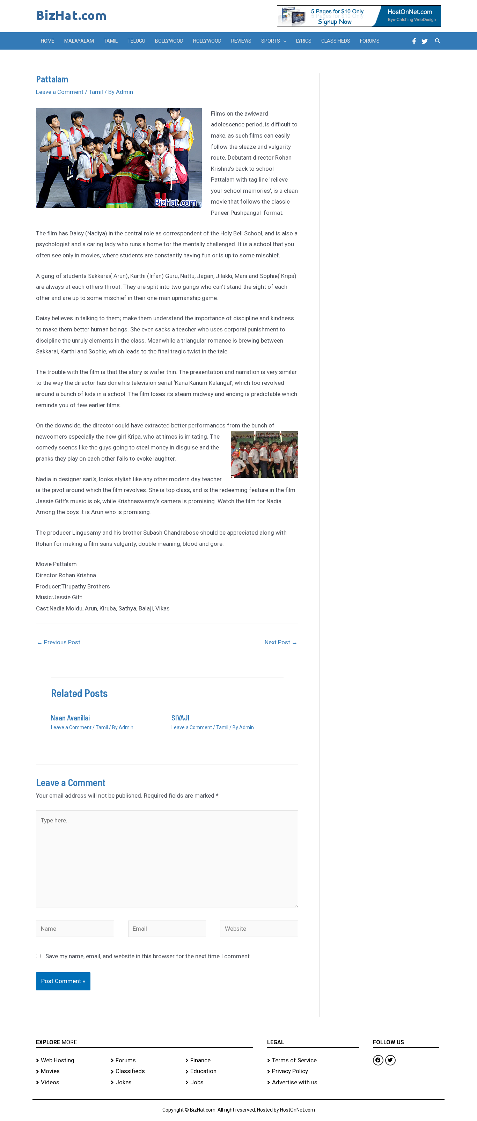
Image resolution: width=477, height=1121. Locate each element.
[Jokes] (144, 1082)
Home (47, 41)
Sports (270, 41)
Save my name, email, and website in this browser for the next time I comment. (148, 956)
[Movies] (70, 1071)
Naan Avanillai (70, 717)
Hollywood (207, 41)
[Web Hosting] (70, 1060)
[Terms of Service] (313, 1060)
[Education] (219, 1071)
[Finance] (219, 1060)
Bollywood (169, 41)
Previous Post (58, 642)
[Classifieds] (144, 1071)
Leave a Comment (59, 91)
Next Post (281, 642)
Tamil (111, 41)
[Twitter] (424, 41)
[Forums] (144, 1060)
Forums (370, 41)
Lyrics (303, 41)
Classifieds (335, 41)
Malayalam (79, 41)
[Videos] (70, 1082)
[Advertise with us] (313, 1082)
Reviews (241, 41)
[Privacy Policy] (313, 1071)
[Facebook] (414, 41)
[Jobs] (219, 1082)
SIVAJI (180, 717)
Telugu (136, 41)
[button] (283, 41)
